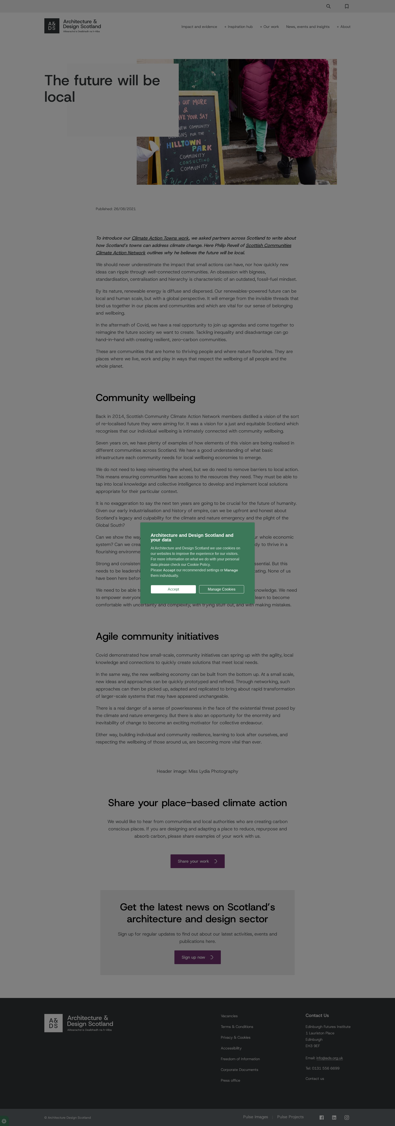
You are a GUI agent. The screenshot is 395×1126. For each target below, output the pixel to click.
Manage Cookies (221, 589)
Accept (173, 589)
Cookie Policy (198, 564)
